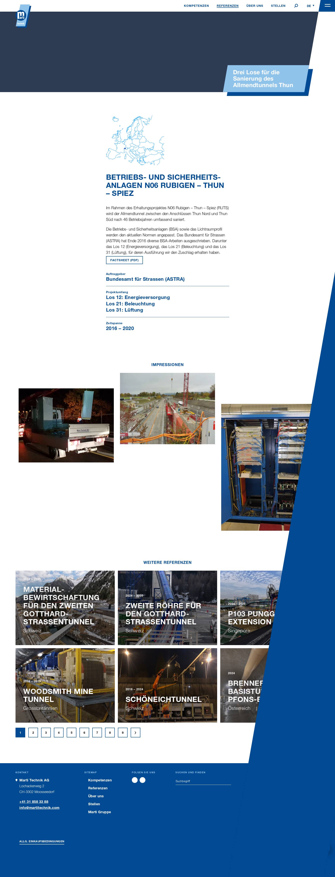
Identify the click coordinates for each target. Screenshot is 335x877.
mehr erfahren (65, 639)
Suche (296, 6)
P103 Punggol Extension (257, 617)
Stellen (94, 804)
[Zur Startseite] (23, 16)
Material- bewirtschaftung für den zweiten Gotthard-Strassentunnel (61, 605)
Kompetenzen (100, 780)
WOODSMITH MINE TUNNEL (58, 695)
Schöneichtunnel (164, 699)
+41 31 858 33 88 (33, 801)
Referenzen (98, 788)
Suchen (228, 781)
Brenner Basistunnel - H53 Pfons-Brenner (265, 691)
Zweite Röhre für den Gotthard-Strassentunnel (163, 613)
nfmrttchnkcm (40, 807)
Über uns (96, 796)
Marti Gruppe (99, 812)
